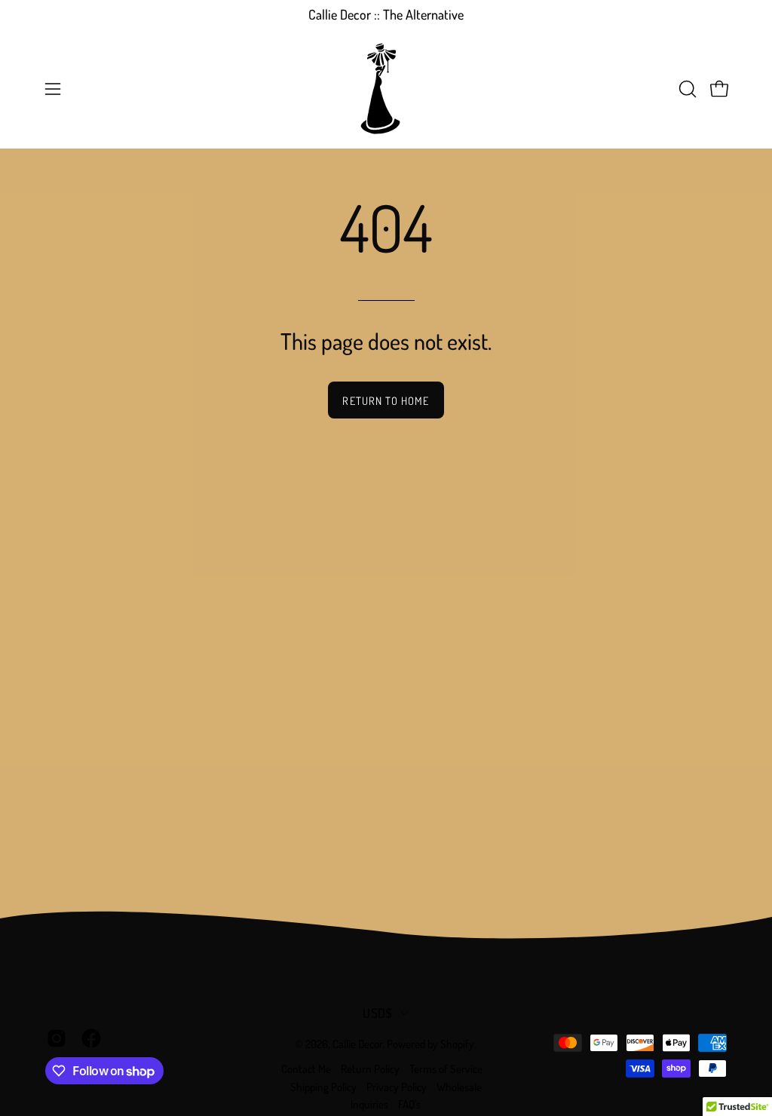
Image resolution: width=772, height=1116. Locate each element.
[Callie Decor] (386, 89)
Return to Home (385, 400)
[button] (686, 89)
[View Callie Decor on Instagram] (56, 1038)
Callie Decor (357, 1044)
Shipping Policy (323, 1087)
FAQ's (409, 1104)
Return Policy (370, 1069)
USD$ (377, 1012)
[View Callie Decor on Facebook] (91, 1038)
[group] (386, 15)
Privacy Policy (396, 1087)
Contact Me (306, 1069)
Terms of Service (445, 1069)
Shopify (457, 1044)
